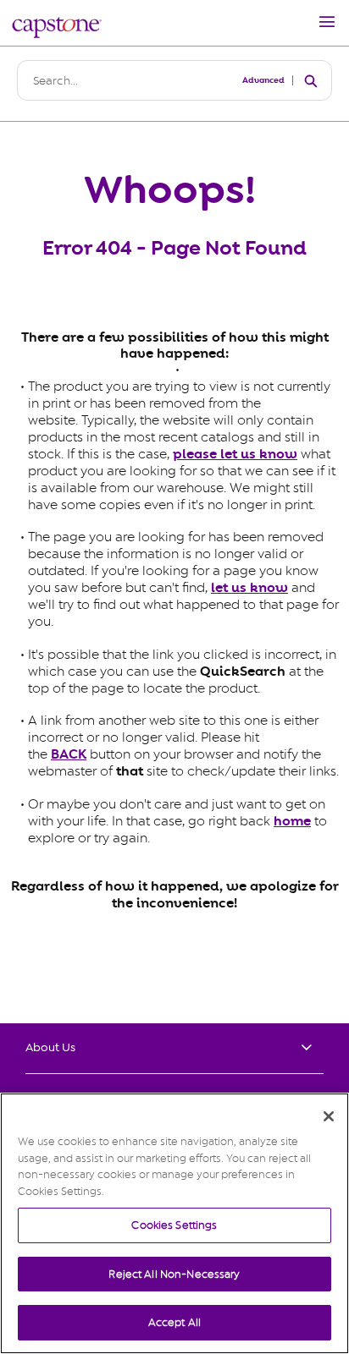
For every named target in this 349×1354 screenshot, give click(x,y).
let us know (249, 587)
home (292, 821)
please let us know (235, 454)
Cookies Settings (174, 1225)
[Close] (328, 1116)
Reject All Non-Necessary (174, 1274)
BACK (68, 754)
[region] (174, 1223)
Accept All (174, 1322)
